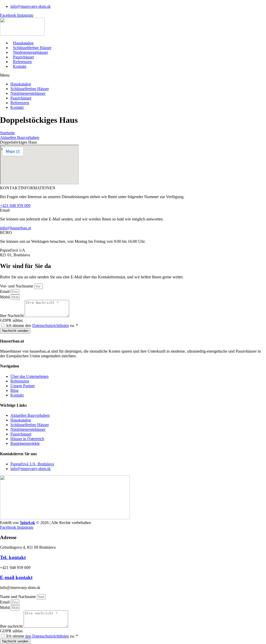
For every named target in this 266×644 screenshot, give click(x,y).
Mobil (5, 297)
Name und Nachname (18, 596)
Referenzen (22, 61)
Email (5, 291)
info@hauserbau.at (15, 228)
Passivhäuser (23, 57)
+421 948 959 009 (15, 205)
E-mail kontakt (16, 577)
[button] (133, 75)
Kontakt (19, 66)
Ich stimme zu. (42, 636)
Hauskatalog (23, 43)
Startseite (7, 133)
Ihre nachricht (12, 626)
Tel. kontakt (13, 557)
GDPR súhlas (11, 320)
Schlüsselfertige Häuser (32, 47)
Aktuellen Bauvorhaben (19, 137)
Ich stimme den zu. (42, 325)
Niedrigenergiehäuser (30, 52)
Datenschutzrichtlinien (50, 325)
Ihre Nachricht (12, 315)
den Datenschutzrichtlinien (47, 636)
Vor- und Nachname (17, 286)
